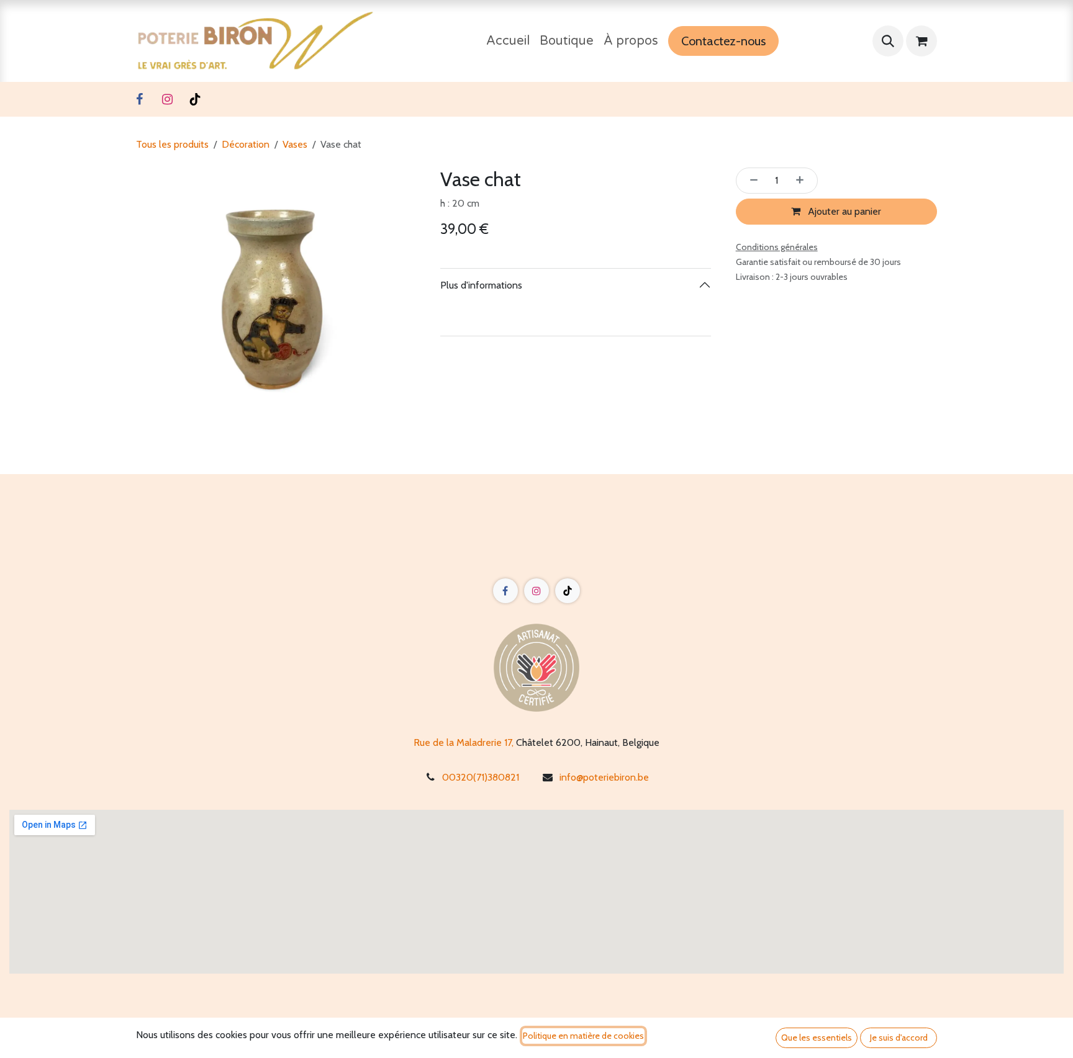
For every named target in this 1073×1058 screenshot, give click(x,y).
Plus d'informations (481, 285)
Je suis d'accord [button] (899, 1037)
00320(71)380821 (480, 777)
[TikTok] (195, 99)
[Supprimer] (750, 180)
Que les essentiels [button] (816, 1037)
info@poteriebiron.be (604, 777)
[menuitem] (508, 41)
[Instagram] (167, 99)
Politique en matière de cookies (583, 1035)
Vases (295, 144)
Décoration (245, 144)
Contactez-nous (723, 41)
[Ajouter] (803, 180)
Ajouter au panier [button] (843, 211)
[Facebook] (139, 99)
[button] (887, 40)
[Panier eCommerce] (921, 40)
